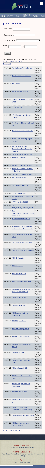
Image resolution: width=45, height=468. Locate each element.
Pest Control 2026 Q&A (19, 177)
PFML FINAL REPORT (18, 352)
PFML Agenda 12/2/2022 (19, 274)
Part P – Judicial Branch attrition (21, 76)
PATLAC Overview (17, 107)
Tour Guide (6, 454)
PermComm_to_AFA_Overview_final (22, 174)
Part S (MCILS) (16, 83)
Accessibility (15, 454)
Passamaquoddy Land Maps (20, 91)
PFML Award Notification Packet (21, 281)
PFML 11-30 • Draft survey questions (23, 250)
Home (3, 16)
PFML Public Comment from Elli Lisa (23, 415)
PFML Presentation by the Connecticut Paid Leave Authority (22, 408)
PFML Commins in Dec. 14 (19, 305)
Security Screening (26, 454)
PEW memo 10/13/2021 (19, 193)
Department (7, 64)
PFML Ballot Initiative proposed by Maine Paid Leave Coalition (22, 290)
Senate (10, 16)
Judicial (21, 447)
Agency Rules (29, 447)
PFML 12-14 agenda (18, 258)
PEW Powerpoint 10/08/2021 (20, 202)
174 (5, 61)
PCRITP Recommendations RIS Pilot (22, 131)
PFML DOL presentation (19, 321)
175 (9, 61)
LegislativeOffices (26, 15)
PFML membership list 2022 (20, 368)
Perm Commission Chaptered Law (22, 154)
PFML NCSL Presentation (19, 391)
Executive (14, 447)
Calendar (35, 16)
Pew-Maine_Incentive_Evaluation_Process (23, 206)
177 (15, 61)
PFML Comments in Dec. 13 (20, 297)
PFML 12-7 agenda (17, 266)
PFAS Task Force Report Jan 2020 (22, 242)
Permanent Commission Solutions (22, 165)
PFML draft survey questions (20, 329)
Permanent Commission (19, 157)
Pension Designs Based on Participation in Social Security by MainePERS (22, 148)
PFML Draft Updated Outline (20, 336)
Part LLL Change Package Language (22, 68)
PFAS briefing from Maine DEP (21, 218)
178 (18, 61)
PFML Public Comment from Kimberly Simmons (20, 424)
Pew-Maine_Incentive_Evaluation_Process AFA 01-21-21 (23, 213)
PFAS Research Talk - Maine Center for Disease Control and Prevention (22, 227)
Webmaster (28, 462)
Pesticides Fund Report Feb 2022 (21, 185)
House (17, 16)
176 (12, 61)
